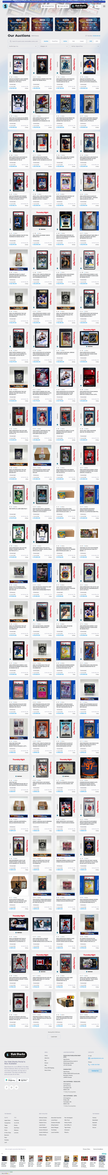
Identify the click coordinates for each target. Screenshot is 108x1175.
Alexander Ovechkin (56, 1117)
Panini (6, 1127)
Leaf (5, 1142)
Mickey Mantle (68, 1122)
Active (65, 41)
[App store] (23, 1080)
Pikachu (66, 1132)
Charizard (66, 1130)
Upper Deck (7, 1120)
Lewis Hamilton (55, 1132)
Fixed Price (55, 41)
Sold (73, 41)
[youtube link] (16, 1087)
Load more (54, 1036)
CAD (91, 41)
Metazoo (16, 1130)
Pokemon (16, 1120)
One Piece (16, 1127)
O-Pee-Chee (7, 1132)
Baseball (95, 1122)
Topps (5, 1125)
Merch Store (48, 1070)
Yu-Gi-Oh (16, 1123)
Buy (46, 1060)
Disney (16, 1125)
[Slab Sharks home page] (5, 6)
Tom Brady (54, 1130)
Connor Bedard (43, 1127)
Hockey (94, 1117)
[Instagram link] (11, 1087)
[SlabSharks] (21, 1055)
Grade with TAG (64, 6)
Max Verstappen (68, 1117)
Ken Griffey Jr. (68, 1125)
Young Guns (7, 1123)
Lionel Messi (54, 1120)
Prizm (5, 1130)
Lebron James (42, 1120)
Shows (46, 1063)
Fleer (5, 1137)
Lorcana (16, 1132)
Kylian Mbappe (54, 1127)
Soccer (94, 1127)
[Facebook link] (6, 1087)
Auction (46, 41)
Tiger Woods (67, 1127)
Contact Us (95, 1071)
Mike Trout (67, 1120)
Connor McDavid (43, 1130)
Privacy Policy (86, 1149)
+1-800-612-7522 (95, 1064)
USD (97, 41)
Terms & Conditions (98, 1149)
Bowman (6, 1135)
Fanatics (6, 1140)
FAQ (46, 1065)
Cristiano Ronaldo (55, 1122)
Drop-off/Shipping (49, 1068)
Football (95, 1125)
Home (46, 1055)
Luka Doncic (42, 1125)
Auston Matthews (43, 1132)
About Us (47, 1058)
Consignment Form (49, 6)
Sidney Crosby (42, 1135)
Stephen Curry (42, 1122)
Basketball (95, 1120)
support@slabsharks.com (97, 1058)
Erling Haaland (54, 1125)
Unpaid (81, 41)
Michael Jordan (43, 1117)
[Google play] (10, 1080)
